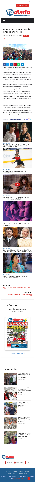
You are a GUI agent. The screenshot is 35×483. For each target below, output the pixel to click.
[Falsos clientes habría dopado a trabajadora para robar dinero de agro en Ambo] (10, 379)
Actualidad (23, 1)
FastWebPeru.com (18, 478)
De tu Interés (12, 473)
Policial (16, 1)
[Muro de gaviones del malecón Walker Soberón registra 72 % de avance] (10, 423)
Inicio (4, 1)
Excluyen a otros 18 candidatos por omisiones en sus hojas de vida (24, 390)
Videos (27, 471)
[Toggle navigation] (3, 20)
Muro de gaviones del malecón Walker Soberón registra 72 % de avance (24, 419)
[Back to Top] (29, 478)
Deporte (30, 1)
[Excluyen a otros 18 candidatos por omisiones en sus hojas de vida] (10, 393)
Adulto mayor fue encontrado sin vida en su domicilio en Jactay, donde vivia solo (24, 434)
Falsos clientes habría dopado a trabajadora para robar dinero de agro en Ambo (24, 375)
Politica (10, 1)
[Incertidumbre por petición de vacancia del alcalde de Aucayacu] (10, 408)
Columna (8, 471)
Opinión (15, 471)
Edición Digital (23, 473)
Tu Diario (5, 35)
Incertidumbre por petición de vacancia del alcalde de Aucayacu (23, 405)
